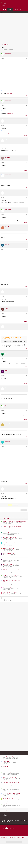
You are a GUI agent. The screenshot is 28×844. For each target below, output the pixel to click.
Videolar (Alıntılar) (6, 589)
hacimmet (7, 291)
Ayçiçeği (4, 806)
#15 (26, 375)
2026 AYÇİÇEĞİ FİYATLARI (8, 798)
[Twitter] (13, 831)
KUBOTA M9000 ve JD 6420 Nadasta (10, 592)
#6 (26, 179)
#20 (26, 493)
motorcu (7, 244)
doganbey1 (7, 387)
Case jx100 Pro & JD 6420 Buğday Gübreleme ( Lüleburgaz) (14, 521)
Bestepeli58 (7, 157)
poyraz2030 (7, 423)
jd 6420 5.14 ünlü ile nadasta (8, 553)
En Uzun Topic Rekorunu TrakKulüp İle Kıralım (12, 793)
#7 (26, 197)
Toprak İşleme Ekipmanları (8, 534)
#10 (26, 249)
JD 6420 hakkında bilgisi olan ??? (9, 548)
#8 (26, 214)
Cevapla (25, 95)
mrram (6, 353)
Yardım (22, 837)
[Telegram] (10, 831)
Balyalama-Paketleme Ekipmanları (10, 774)
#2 (26, 105)
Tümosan (5, 790)
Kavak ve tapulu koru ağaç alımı (9, 777)
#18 (26, 429)
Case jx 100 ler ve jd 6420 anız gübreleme (11, 575)
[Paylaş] (25, 58)
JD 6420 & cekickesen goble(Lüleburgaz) (11, 569)
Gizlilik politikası (17, 837)
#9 (26, 232)
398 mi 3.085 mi (6, 766)
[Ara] (26, 9)
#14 (26, 358)
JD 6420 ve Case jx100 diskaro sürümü (10, 537)
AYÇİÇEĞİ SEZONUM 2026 (8, 804)
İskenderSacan (5, 49)
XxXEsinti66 (7, 441)
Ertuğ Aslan (7, 226)
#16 (26, 393)
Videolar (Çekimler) (7, 523)
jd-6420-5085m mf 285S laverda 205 (10, 564)
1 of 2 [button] (10, 505)
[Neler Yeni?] (24, 9)
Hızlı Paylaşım (5, 763)
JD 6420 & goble (6, 597)
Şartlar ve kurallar (9, 837)
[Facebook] (1, 831)
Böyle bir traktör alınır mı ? (8, 788)
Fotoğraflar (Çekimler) (7, 529)
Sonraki (14, 505)
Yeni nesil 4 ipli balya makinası (9, 772)
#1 (26, 58)
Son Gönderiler (4, 753)
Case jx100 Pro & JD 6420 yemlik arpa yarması (12, 526)
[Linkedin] (6, 831)
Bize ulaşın (3, 837)
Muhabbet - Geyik (6, 795)
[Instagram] (4, 831)
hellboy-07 (7, 139)
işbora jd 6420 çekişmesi (8, 587)
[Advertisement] (14, 28)
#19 (26, 446)
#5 (26, 162)
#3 (26, 125)
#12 (26, 313)
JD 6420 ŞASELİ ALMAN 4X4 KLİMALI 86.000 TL (11, 542)
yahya (6, 308)
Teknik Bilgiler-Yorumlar (7, 545)
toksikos (6, 370)
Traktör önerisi (6, 761)
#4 (26, 145)
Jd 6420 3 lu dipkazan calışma (9, 532)
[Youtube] (15, 831)
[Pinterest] (8, 831)
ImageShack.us (10, 93)
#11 (26, 296)
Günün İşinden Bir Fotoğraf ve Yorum (10, 756)
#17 (26, 410)
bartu (6, 405)
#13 (26, 330)
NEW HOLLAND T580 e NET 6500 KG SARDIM (11, 782)
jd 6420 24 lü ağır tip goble (8, 559)
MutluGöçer (7, 488)
